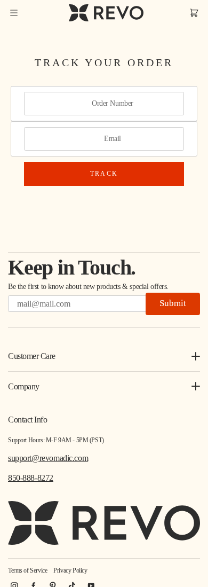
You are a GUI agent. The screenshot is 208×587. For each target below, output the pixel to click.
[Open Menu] (14, 13)
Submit (172, 303)
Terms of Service (27, 570)
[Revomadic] (106, 12)
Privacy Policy (70, 570)
